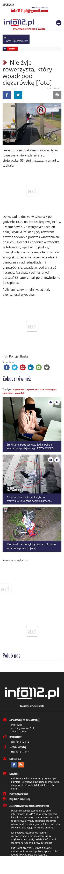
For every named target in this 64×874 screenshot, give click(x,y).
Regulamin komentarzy (19, 799)
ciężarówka (18, 389)
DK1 (42, 389)
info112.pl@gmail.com (29, 10)
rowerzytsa (50, 389)
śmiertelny (8, 393)
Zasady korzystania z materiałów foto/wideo (29, 805)
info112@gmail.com (17, 41)
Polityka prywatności (18, 794)
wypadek (19, 393)
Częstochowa (32, 389)
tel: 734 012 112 (20, 741)
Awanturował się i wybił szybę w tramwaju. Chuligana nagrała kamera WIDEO (28, 500)
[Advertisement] (32, 865)
